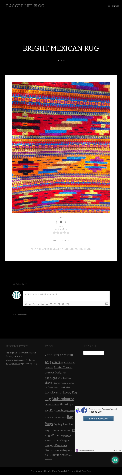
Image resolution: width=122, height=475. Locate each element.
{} (63, 303)
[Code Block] (55, 304)
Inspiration (65, 387)
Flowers (56, 383)
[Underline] (34, 304)
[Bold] (26, 304)
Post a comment (40, 249)
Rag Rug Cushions (61, 417)
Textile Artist (59, 454)
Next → (68, 241)
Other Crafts (52, 404)
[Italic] (30, 304)
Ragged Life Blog (25, 5)
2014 (49, 354)
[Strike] (38, 304)
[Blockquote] (51, 304)
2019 (48, 362)
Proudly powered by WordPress (44, 471)
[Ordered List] (42, 304)
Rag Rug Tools (60, 424)
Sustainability (61, 450)
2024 (70, 363)
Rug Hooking (56, 440)
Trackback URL (82, 249)
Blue (70, 368)
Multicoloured (63, 398)
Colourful (49, 372)
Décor (60, 378)
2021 (61, 363)
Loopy (59, 393)
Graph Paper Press (83, 471)
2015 (56, 355)
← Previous (56, 241)
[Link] (59, 304)
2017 (63, 355)
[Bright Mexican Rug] (61, 212)
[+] (67, 303)
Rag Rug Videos (66, 430)
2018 (69, 355)
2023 (66, 362)
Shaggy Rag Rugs (56, 445)
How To (57, 387)
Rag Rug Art (49, 417)
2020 (56, 361)
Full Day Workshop (67, 383)
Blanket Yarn (61, 367)
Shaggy (65, 440)
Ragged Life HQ (69, 411)
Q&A (59, 410)
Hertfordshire (50, 387)
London (51, 392)
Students (50, 450)
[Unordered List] (47, 304)
